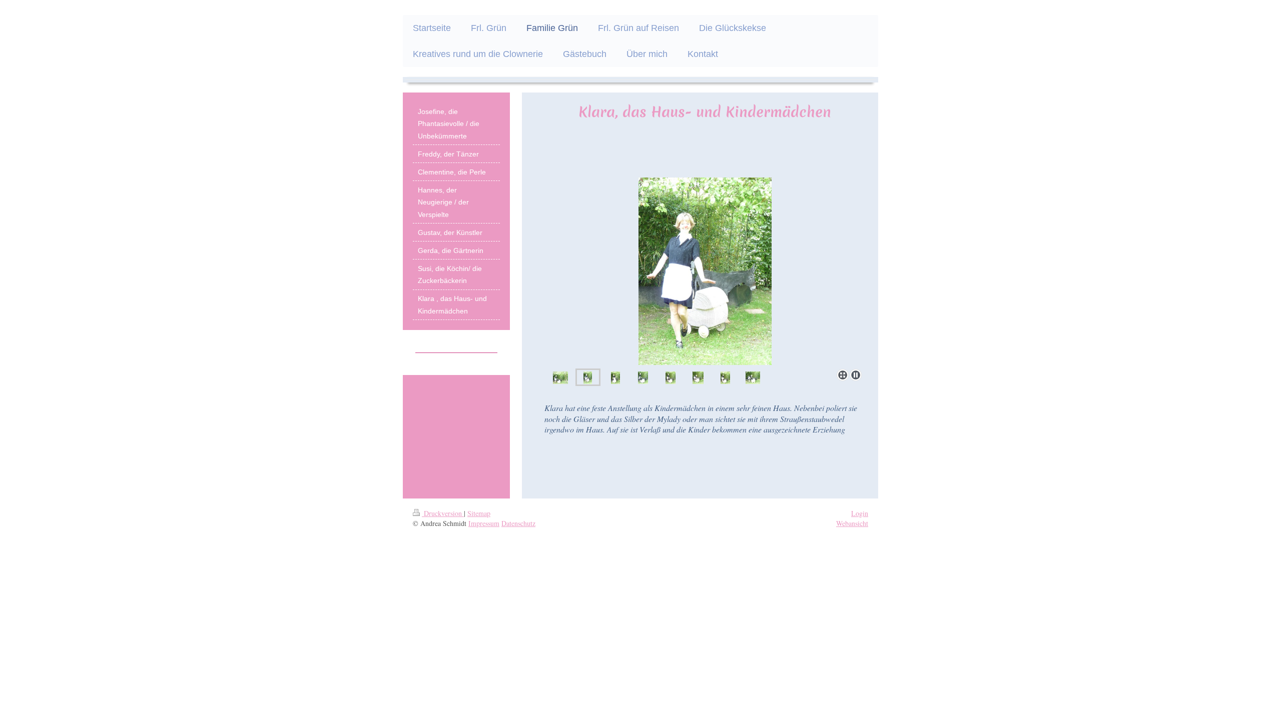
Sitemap (478, 513)
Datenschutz (518, 523)
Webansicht (852, 523)
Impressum (483, 523)
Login (859, 513)
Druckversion (443, 513)
